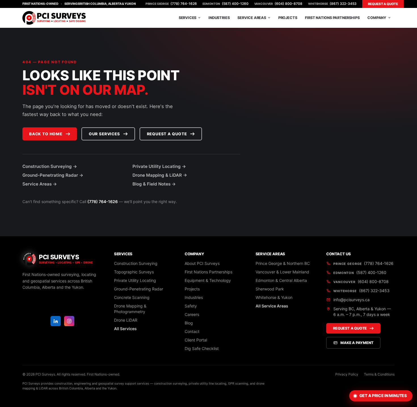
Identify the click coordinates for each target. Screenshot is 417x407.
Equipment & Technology (208, 280)
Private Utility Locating (135, 280)
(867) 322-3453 (332, 4)
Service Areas (251, 18)
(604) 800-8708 (278, 4)
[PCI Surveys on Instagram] (69, 321)
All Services (125, 328)
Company (376, 18)
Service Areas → (39, 184)
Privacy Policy (346, 374)
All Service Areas (272, 305)
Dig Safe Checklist (202, 348)
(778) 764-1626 (171, 4)
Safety (191, 305)
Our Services (104, 134)
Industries (218, 18)
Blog (189, 322)
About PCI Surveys (202, 263)
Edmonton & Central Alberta (281, 280)
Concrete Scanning (131, 297)
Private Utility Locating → (159, 166)
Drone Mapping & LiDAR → (159, 175)
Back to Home (45, 134)
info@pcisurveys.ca (351, 299)
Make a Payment (356, 343)
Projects (287, 18)
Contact (192, 331)
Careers (192, 314)
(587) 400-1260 (225, 4)
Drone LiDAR (125, 320)
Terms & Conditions (379, 374)
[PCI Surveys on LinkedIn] (55, 321)
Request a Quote (383, 4)
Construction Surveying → (49, 166)
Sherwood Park (270, 288)
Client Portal (196, 340)
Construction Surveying (135, 263)
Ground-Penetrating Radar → (52, 175)
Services (187, 18)
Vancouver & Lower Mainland (282, 271)
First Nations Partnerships (332, 18)
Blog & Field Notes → (154, 184)
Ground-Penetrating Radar (138, 288)
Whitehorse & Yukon (274, 297)
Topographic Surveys (134, 271)
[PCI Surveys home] (54, 18)
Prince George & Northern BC (283, 263)
